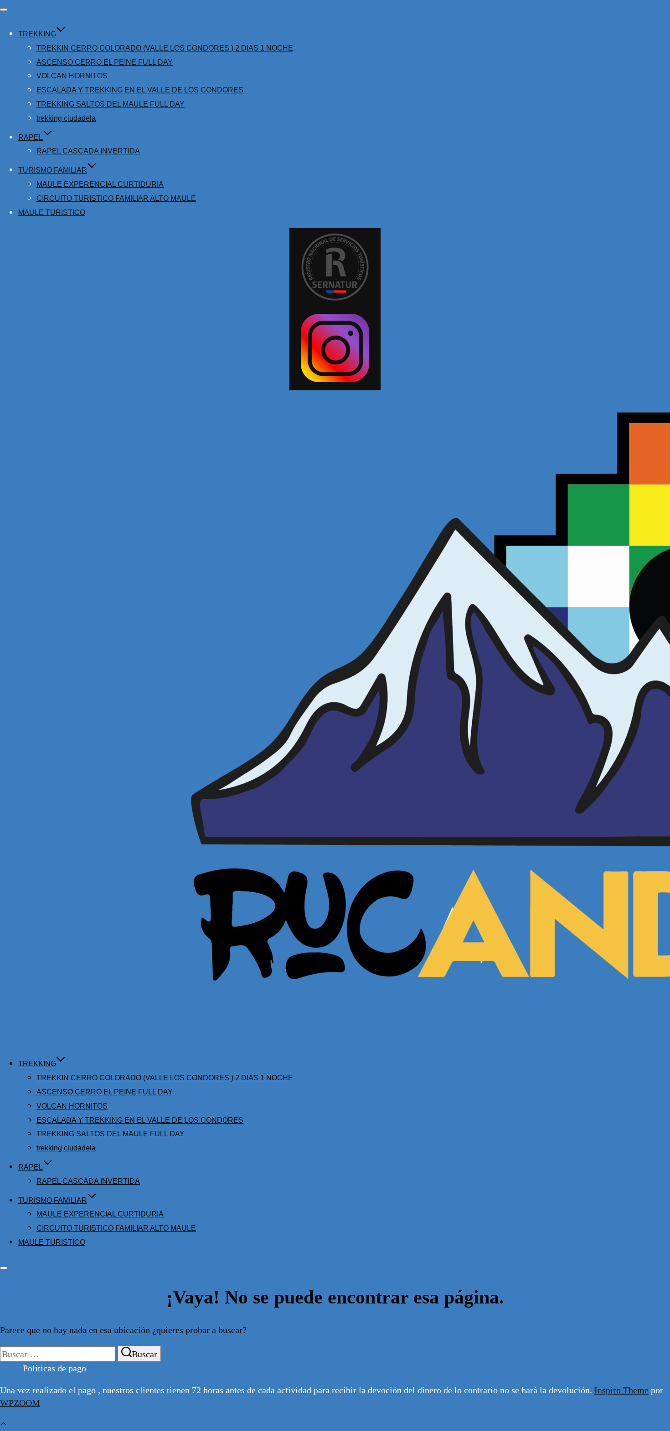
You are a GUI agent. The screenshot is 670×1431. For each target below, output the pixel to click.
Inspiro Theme (621, 1390)
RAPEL (30, 137)
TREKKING (37, 34)
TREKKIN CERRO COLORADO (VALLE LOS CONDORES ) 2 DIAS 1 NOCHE (164, 48)
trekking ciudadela (66, 118)
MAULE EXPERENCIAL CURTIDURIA (100, 184)
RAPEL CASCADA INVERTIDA (88, 151)
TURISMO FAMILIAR (52, 170)
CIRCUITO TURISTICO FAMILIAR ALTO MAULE (116, 198)
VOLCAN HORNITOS (72, 76)
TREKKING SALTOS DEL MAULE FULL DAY (110, 104)
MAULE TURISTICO (51, 212)
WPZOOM (20, 1403)
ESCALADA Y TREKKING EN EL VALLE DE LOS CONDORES (139, 90)
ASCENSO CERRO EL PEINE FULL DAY (104, 62)
